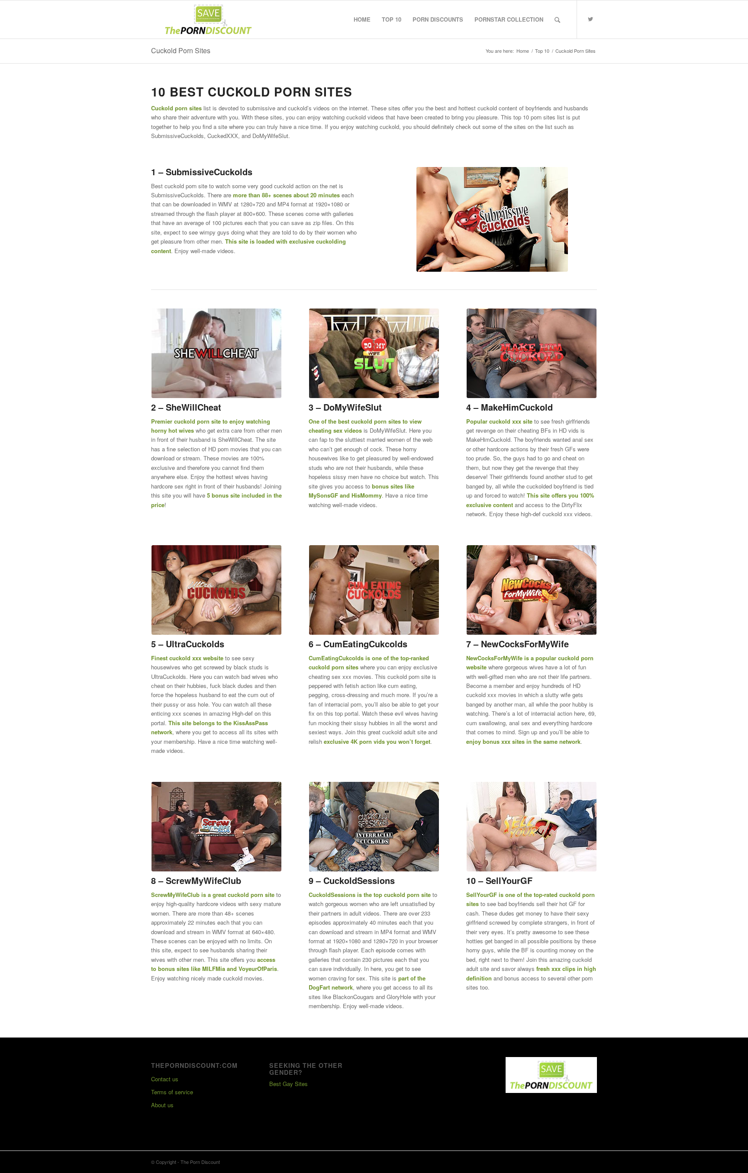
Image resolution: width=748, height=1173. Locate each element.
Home (522, 51)
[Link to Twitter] (590, 19)
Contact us (164, 1079)
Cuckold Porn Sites (180, 50)
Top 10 (542, 51)
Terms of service (172, 1092)
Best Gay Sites (288, 1084)
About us (162, 1105)
